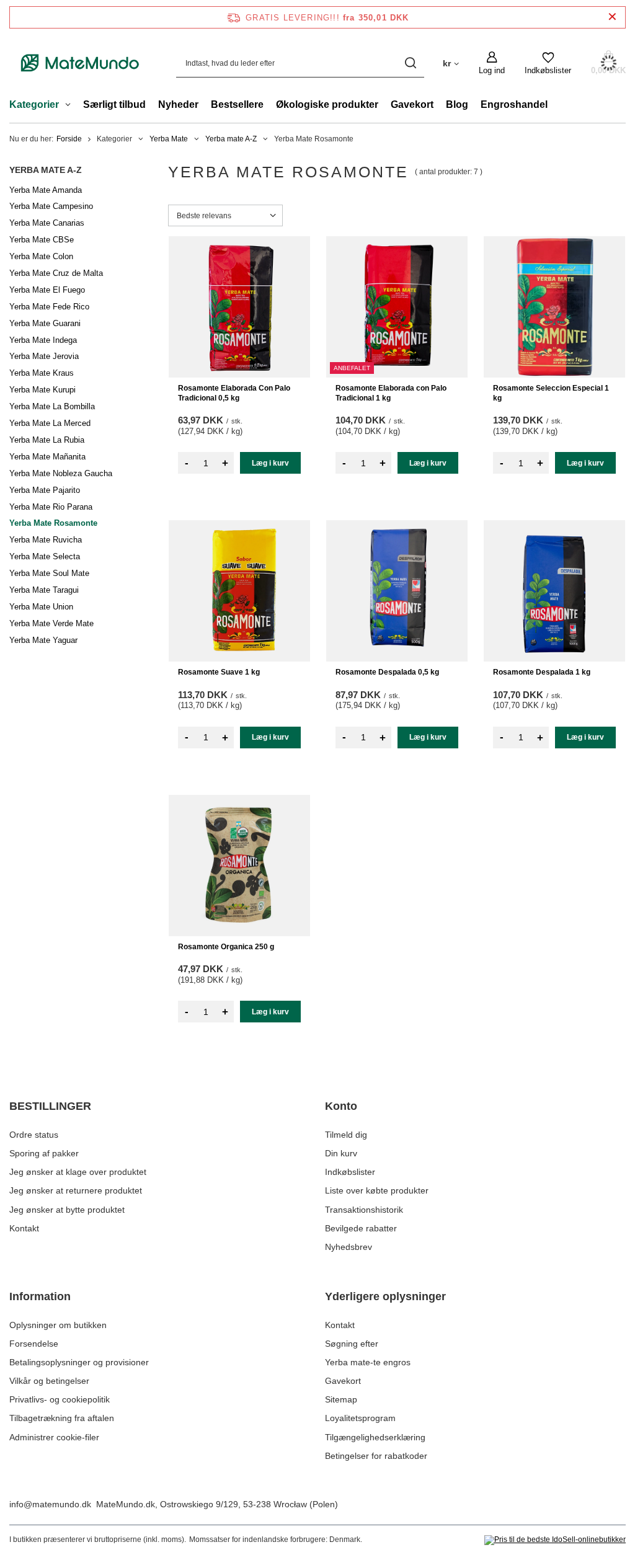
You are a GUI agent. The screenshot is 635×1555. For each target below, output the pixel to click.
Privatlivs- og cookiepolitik (59, 1399)
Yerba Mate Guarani (45, 323)
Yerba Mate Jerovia (44, 356)
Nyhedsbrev (348, 1247)
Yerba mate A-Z (231, 139)
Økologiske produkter (327, 104)
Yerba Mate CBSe (41, 239)
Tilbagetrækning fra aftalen (61, 1418)
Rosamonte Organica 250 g (226, 946)
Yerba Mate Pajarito (44, 490)
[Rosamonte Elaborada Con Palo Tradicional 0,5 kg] (239, 307)
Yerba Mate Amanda (45, 190)
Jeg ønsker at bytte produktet (67, 1210)
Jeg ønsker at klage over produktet (77, 1172)
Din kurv (341, 1153)
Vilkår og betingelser (49, 1381)
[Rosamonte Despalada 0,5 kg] (397, 591)
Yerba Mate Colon (41, 256)
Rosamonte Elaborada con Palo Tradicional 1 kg (390, 393)
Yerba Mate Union (41, 606)
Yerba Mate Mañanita (47, 456)
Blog (457, 104)
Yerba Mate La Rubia (46, 440)
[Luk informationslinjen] (612, 17)
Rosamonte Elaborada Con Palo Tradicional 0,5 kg (234, 393)
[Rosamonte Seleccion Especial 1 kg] (554, 307)
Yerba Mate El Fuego (47, 290)
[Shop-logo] (80, 63)
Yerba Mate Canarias (46, 223)
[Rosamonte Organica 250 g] (239, 865)
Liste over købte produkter (377, 1190)
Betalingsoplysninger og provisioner (79, 1362)
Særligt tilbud (114, 104)
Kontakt (24, 1228)
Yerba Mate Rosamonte (53, 523)
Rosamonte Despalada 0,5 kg (387, 672)
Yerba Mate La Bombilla (52, 406)
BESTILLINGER (50, 1106)
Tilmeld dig (346, 1135)
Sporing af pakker (44, 1153)
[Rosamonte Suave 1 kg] (239, 591)
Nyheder (178, 104)
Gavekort (412, 104)
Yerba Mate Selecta (44, 556)
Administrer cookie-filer (54, 1437)
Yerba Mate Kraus (41, 373)
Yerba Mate (168, 139)
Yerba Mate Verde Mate (51, 623)
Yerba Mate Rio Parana (50, 507)
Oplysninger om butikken (58, 1325)
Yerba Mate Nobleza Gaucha (60, 473)
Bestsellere (237, 104)
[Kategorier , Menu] (71, 106)
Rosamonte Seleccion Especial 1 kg (551, 393)
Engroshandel (514, 104)
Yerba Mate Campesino (51, 206)
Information (40, 1296)
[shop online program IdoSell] (555, 1540)
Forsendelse (33, 1344)
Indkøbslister (350, 1172)
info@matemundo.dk (50, 1504)
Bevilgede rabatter (361, 1228)
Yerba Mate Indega (43, 340)
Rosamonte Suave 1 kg (219, 672)
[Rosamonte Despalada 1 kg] (554, 591)
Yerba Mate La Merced (50, 423)
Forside (69, 139)
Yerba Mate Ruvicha (45, 539)
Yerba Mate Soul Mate (49, 573)
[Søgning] (410, 63)
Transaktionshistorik (364, 1210)
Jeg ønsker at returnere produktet (75, 1190)
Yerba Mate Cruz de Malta (56, 273)
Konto (341, 1106)
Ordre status (33, 1135)
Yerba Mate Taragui (44, 590)
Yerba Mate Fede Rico (49, 306)
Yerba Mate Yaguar (43, 640)
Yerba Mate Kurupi (42, 389)
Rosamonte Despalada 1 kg (541, 672)
